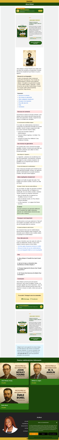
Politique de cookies (37, 437)
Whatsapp (26, 299)
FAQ (20, 105)
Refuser (43, 433)
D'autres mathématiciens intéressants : (29, 360)
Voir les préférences (52, 433)
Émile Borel (4, 405)
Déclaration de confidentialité (47, 437)
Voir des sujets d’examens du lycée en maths (29, 246)
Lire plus (3, 383)
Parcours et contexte (24, 95)
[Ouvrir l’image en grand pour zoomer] (29, 58)
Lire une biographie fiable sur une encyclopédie (30, 250)
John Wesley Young (6, 380)
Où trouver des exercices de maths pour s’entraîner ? (29, 273)
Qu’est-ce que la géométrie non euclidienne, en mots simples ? (27, 264)
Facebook (34, 299)
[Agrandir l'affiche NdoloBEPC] (22, 31)
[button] (56, 422)
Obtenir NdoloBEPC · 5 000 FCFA (35, 43)
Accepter (33, 433)
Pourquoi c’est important (25, 101)
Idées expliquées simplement (26, 99)
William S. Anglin (36, 380)
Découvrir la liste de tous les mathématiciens (29, 248)
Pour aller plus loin (23, 103)
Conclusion (21, 106)
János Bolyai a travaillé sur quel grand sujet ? (29, 259)
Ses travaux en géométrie (25, 97)
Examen (29, 1)
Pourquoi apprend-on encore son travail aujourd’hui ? (29, 268)
